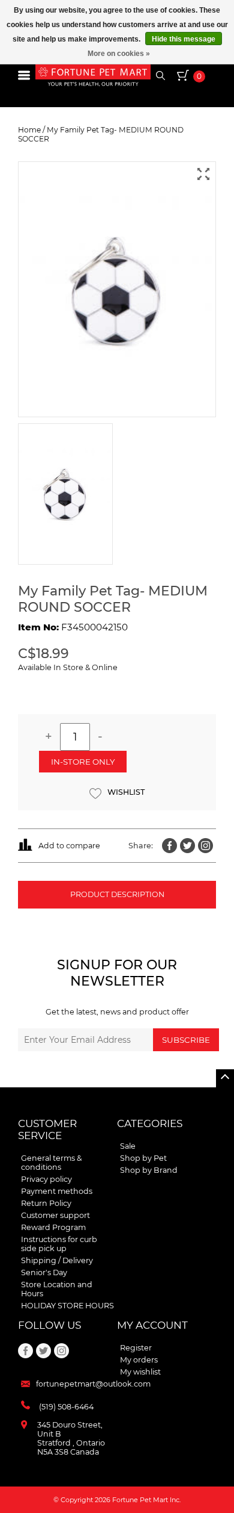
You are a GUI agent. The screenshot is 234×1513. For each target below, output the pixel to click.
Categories (149, 1123)
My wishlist (140, 1371)
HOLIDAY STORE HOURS (67, 1305)
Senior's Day (44, 1272)
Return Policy (46, 1203)
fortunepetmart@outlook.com (93, 1383)
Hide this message (183, 39)
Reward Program (53, 1227)
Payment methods (56, 1191)
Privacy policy (46, 1179)
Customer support (55, 1215)
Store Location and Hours (56, 1289)
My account (152, 1325)
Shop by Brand (149, 1170)
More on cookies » (119, 53)
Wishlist (126, 792)
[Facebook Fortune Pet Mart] (169, 845)
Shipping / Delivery (57, 1260)
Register (136, 1347)
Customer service (47, 1129)
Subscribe (186, 1040)
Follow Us (49, 1325)
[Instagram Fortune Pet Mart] (205, 845)
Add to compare (69, 845)
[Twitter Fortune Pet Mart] (187, 845)
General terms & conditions (51, 1163)
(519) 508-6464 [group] (66, 1406)
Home (29, 129)
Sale (128, 1146)
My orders (139, 1359)
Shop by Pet (143, 1158)
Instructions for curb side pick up (59, 1244)
